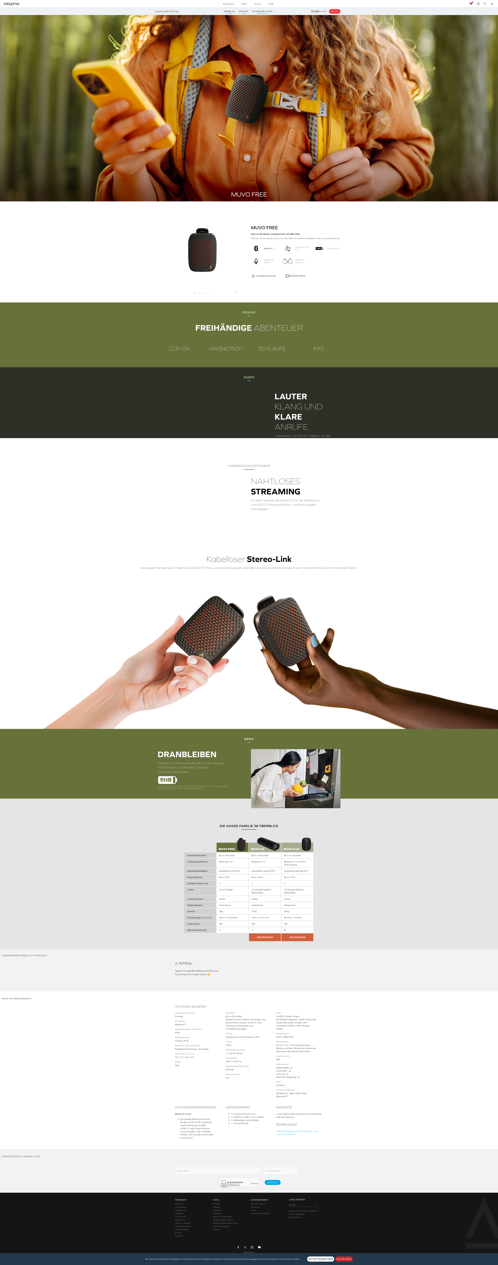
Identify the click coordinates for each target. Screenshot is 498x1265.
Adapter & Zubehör (183, 1223)
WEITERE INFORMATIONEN (320, 1259)
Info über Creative (258, 1204)
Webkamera (180, 1220)
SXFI (244, 3)
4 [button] (202, 293)
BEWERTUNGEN (297, 276)
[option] (202, 250)
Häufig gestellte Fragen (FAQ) (225, 1223)
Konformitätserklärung (260, 1213)
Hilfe (271, 3)
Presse (253, 1210)
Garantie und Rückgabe (222, 1217)
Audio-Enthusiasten (183, 1226)
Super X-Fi (179, 1204)
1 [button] (194, 293)
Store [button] (257, 3)
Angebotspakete (182, 1229)
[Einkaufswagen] (491, 3)
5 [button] (205, 293)
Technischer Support (221, 1226)
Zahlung (216, 1207)
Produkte (217, 1204)
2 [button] (197, 293)
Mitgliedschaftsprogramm (223, 1220)
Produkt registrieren (297, 1214)
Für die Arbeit (180, 1217)
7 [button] (210, 293)
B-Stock (178, 1233)
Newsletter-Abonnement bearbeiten (303, 1211)
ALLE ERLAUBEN (344, 1259)
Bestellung (217, 1210)
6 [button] (207, 293)
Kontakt (216, 1229)
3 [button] (199, 293)
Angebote (179, 1236)
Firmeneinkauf (294, 1217)
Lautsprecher (180, 1210)
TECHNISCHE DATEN (266, 276)
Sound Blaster (180, 1207)
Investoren (255, 1207)
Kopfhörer (179, 1213)
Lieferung (217, 1213)
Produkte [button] (228, 3)
